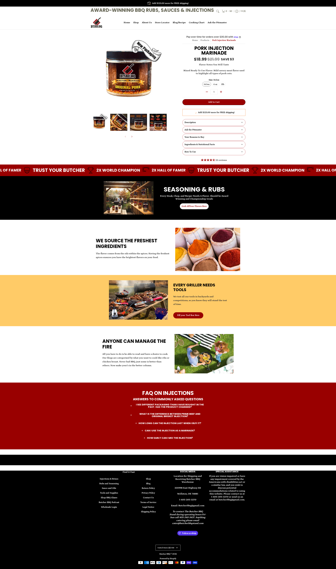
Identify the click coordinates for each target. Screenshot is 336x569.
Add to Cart (214, 102)
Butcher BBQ (165, 554)
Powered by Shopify (168, 559)
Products (204, 40)
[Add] (221, 91)
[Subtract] (206, 91)
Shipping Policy (148, 511)
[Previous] (92, 73)
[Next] (165, 73)
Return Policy (148, 488)
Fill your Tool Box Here (188, 315)
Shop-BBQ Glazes (109, 497)
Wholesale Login (109, 507)
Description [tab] (190, 122)
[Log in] (236, 11)
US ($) (243, 11)
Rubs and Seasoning (109, 483)
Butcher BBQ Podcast (109, 502)
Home (195, 40)
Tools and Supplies (109, 493)
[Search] (218, 11)
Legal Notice (148, 507)
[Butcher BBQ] (96, 22)
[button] (168, 405)
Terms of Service (148, 502)
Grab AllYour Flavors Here (194, 206)
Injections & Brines (109, 479)
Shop (148, 479)
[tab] (213, 129)
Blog (148, 483)
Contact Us (148, 497)
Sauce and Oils (109, 488)
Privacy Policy (148, 493)
